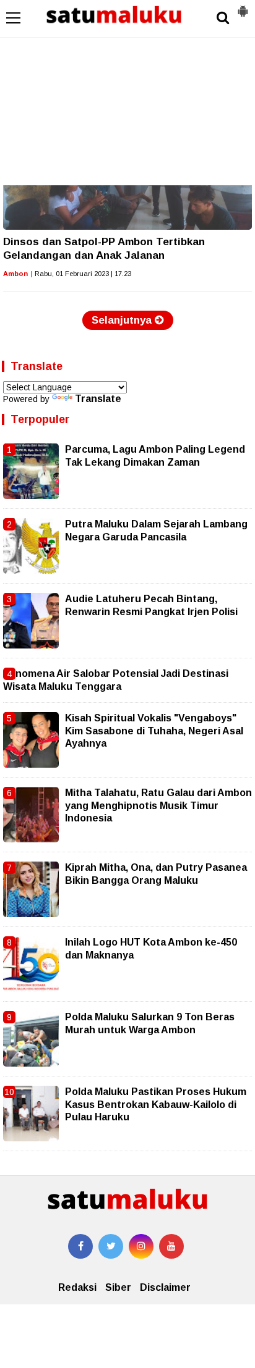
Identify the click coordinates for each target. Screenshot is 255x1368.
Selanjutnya (123, 320)
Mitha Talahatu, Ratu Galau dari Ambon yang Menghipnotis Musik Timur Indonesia (158, 805)
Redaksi (77, 1287)
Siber (118, 1287)
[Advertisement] (127, 92)
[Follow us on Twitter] (110, 1246)
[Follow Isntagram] (141, 1246)
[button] (242, 6)
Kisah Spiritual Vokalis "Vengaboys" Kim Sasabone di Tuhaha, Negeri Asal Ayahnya (154, 731)
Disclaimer (165, 1287)
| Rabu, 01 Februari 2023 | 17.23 (81, 273)
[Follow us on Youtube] (171, 1246)
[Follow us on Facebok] (80, 1246)
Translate (98, 398)
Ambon (15, 273)
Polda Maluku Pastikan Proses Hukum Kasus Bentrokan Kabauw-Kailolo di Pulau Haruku (155, 1104)
